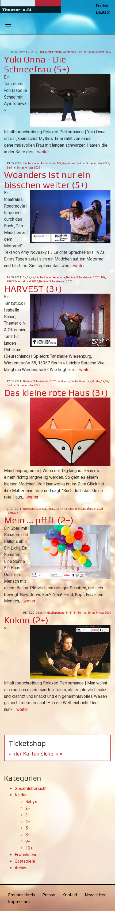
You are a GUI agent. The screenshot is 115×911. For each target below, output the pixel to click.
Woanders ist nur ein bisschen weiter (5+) (47, 179)
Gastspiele (69, 51)
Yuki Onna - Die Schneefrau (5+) (37, 64)
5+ (29, 51)
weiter (43, 151)
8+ (33, 51)
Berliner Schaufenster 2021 (82, 277)
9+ (37, 51)
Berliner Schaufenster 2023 (92, 163)
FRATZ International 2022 (22, 281)
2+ (24, 277)
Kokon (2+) (26, 620)
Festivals (63, 381)
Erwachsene (26, 854)
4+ (42, 163)
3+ (28, 277)
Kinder (49, 51)
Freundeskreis (21, 894)
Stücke (58, 51)
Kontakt (70, 894)
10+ (42, 51)
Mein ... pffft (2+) (39, 520)
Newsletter (95, 894)
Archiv (20, 867)
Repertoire (68, 163)
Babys (31, 801)
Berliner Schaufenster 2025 (94, 51)
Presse (48, 894)
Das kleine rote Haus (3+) (56, 392)
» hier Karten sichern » (35, 753)
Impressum (19, 901)
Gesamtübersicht (31, 788)
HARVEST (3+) (33, 288)
